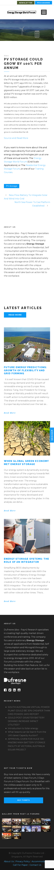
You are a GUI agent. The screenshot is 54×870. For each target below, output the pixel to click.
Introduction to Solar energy (23, 728)
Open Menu (44, 12)
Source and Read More (16, 138)
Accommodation (40, 861)
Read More (15, 315)
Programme (43, 3)
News (6, 56)
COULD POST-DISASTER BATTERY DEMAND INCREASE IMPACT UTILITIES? (26, 721)
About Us (9, 861)
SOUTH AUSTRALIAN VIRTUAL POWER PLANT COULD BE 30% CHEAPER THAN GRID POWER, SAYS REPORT (29, 710)
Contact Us (35, 865)
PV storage (11, 186)
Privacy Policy (22, 861)
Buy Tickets (23, 800)
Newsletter (25, 3)
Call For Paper (20, 865)
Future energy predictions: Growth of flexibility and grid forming (25, 370)
